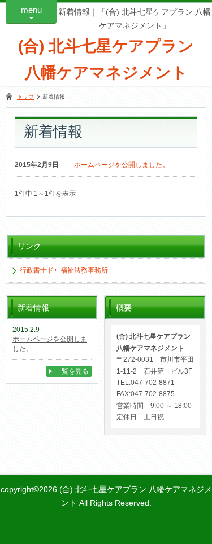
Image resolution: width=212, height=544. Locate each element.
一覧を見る (72, 371)
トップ (25, 97)
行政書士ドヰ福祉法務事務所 (64, 270)
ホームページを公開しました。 (121, 165)
